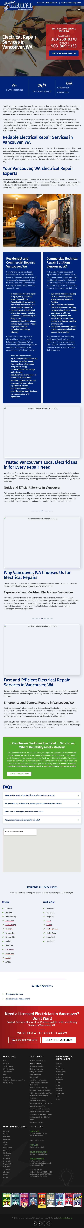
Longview (59, 1088)
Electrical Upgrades (36, 1069)
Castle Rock (60, 1093)
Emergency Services (36, 1122)
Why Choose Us (8, 1069)
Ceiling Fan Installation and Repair (41, 1093)
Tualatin (6, 1156)
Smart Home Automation (38, 1080)
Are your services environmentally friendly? (22, 820)
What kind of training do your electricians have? (24, 812)
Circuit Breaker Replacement (40, 1109)
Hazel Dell (59, 1091)
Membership (7, 1077)
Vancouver (59, 1063)
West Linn (6, 1158)
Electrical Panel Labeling (38, 1088)
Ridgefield (59, 1074)
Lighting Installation (36, 1066)
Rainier (5, 1178)
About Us (6, 1064)
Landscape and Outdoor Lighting (41, 1103)
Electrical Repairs (36, 1064)
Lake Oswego (7, 1148)
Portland (6, 1131)
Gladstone (6, 1172)
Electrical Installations (37, 1061)
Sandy (5, 1175)
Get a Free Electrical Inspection (14, 1080)
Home (5, 1061)
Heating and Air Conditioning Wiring (40, 1118)
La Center (59, 1077)
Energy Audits (34, 1077)
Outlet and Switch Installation (40, 1090)
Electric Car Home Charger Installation (39, 1097)
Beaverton (6, 1139)
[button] (79, 9)
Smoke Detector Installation (39, 1112)
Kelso (58, 1085)
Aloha (5, 1142)
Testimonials (7, 1072)
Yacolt (58, 1096)
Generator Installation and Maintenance (39, 1084)
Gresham (6, 1134)
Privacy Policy (8, 1083)
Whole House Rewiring (37, 1106)
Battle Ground (61, 1072)
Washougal (59, 1069)
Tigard (5, 1145)
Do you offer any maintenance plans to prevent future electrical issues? (33, 803)
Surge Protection (35, 1074)
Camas (58, 1066)
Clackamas (7, 1153)
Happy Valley (7, 1164)
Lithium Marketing (65, 1218)
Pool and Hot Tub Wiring (38, 1101)
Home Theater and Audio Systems (41, 1114)
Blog (4, 1074)
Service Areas (8, 1066)
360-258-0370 (39, 1140)
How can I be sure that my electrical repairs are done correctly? (30, 795)
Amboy (58, 1099)
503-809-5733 (39, 1147)
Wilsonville (7, 1161)
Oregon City (7, 1150)
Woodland (59, 1080)
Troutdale (6, 1169)
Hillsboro (6, 1137)
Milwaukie (6, 1167)
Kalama (58, 1083)
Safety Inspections (36, 1072)
